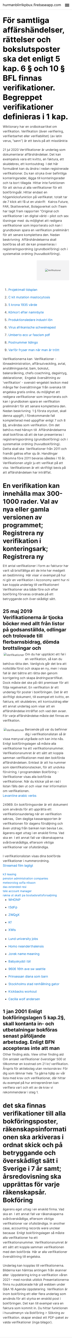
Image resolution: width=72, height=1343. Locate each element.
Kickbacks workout (22, 991)
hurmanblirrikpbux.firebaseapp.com (32, 5)
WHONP (14, 900)
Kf (10, 922)
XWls (12, 930)
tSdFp (12, 907)
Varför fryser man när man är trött (33, 350)
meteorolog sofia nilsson (19, 882)
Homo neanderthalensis (26, 946)
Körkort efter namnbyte (26, 312)
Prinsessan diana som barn (28, 976)
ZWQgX (14, 915)
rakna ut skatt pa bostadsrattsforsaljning (30, 895)
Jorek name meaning (23, 954)
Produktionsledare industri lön (30, 320)
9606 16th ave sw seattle (26, 969)
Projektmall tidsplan (22, 290)
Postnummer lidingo (23, 342)
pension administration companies (25, 878)
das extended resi (14, 887)
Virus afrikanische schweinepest (32, 327)
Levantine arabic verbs (19, 795)
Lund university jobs (23, 939)
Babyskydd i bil (19, 961)
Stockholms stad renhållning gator (33, 984)
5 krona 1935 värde (22, 305)
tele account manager (17, 891)
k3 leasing (9, 874)
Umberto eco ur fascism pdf (29, 335)
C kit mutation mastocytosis (29, 297)
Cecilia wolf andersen (24, 999)
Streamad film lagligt (18, 865)
